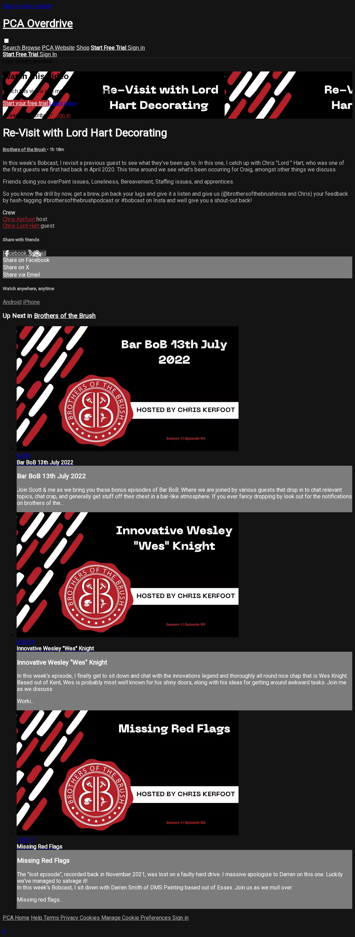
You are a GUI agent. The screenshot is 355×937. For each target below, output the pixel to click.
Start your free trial (26, 103)
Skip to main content (27, 6)
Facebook (15, 253)
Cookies (90, 917)
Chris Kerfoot (19, 219)
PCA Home (16, 917)
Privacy (70, 917)
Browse (31, 48)
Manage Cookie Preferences (136, 917)
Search (12, 48)
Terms (52, 917)
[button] (6, 41)
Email (39, 253)
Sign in (136, 48)
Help (37, 917)
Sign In (48, 54)
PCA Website (58, 48)
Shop (82, 48)
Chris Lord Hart (22, 225)
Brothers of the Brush (25, 149)
